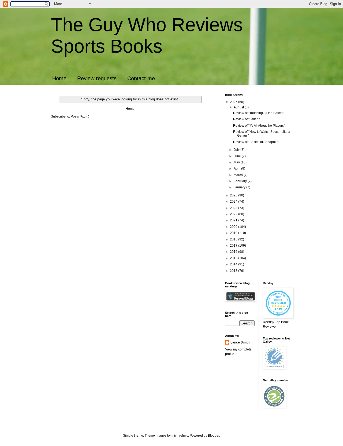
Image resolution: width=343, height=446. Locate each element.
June (238, 156)
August (239, 107)
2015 (234, 258)
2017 (234, 245)
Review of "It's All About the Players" (259, 125)
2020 (234, 227)
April (237, 168)
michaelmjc (180, 435)
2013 (234, 271)
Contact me (141, 78)
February (241, 181)
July (237, 150)
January (240, 187)
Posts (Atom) (80, 116)
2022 (234, 214)
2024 (234, 201)
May (237, 162)
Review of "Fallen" (246, 119)
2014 (234, 264)
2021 (234, 220)
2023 (234, 208)
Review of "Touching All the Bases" (258, 113)
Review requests (97, 78)
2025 (234, 195)
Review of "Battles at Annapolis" (256, 142)
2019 (234, 233)
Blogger (213, 435)
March (239, 175)
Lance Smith (239, 342)
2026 (234, 102)
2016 (234, 252)
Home (59, 78)
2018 (234, 239)
